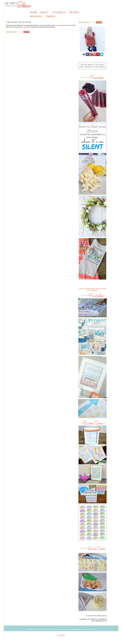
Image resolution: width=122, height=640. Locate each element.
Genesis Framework (73, 629)
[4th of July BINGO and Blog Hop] (92, 318)
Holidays (35, 16)
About (43, 12)
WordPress (86, 629)
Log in (93, 629)
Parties (50, 16)
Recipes (73, 12)
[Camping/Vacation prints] (92, 377)
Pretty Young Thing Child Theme (51, 629)
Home (33, 12)
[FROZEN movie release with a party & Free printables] (92, 355)
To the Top (61, 635)
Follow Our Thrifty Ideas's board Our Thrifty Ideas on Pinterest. (92, 289)
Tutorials (58, 12)
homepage (58, 25)
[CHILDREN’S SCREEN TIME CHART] (92, 418)
